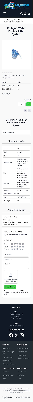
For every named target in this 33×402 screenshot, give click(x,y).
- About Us (5, 372)
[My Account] (25, 13)
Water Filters (18, 20)
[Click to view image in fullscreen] (16, 54)
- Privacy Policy (22, 352)
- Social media (21, 372)
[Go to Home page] (16, 5)
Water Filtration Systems (11, 21)
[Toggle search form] (21, 13)
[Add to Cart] (28, 104)
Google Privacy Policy (10, 292)
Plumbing (10, 20)
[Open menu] (4, 13)
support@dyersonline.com (16, 392)
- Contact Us (21, 375)
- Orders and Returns (9, 364)
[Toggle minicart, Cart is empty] (29, 13)
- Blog (4, 379)
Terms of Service (23, 292)
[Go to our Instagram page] (22, 335)
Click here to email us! (17, 326)
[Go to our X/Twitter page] (16, 335)
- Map (19, 379)
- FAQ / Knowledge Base (8, 353)
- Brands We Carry (8, 375)
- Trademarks (21, 355)
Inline (21, 21)
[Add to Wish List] (25, 110)
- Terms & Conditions (24, 348)
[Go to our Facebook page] (11, 335)
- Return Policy (6, 361)
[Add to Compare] (29, 110)
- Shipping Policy (7, 357)
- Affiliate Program (23, 358)
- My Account (6, 348)
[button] (7, 73)
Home (3, 20)
